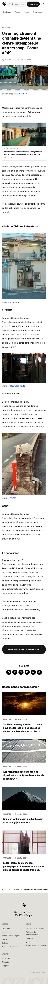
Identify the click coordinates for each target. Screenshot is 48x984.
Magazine (6, 889)
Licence (29, 942)
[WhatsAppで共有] (21, 672)
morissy (23, 93)
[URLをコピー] (39, 672)
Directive (29, 938)
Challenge (7, 12)
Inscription (33, 4)
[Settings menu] (43, 4)
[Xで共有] (14, 672)
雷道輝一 (14, 498)
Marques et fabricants (11, 946)
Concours (6, 928)
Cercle (4, 939)
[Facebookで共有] (8, 672)
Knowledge (37, 12)
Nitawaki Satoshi (17, 386)
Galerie (5, 943)
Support (5, 966)
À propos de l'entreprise (36, 945)
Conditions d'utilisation (35, 928)
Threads (5, 962)
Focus (17, 12)
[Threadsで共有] (33, 672)
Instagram (6, 958)
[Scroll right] (46, 12)
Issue (26, 12)
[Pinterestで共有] (27, 672)
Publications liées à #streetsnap (24, 649)
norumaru (14, 302)
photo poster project (10, 936)
